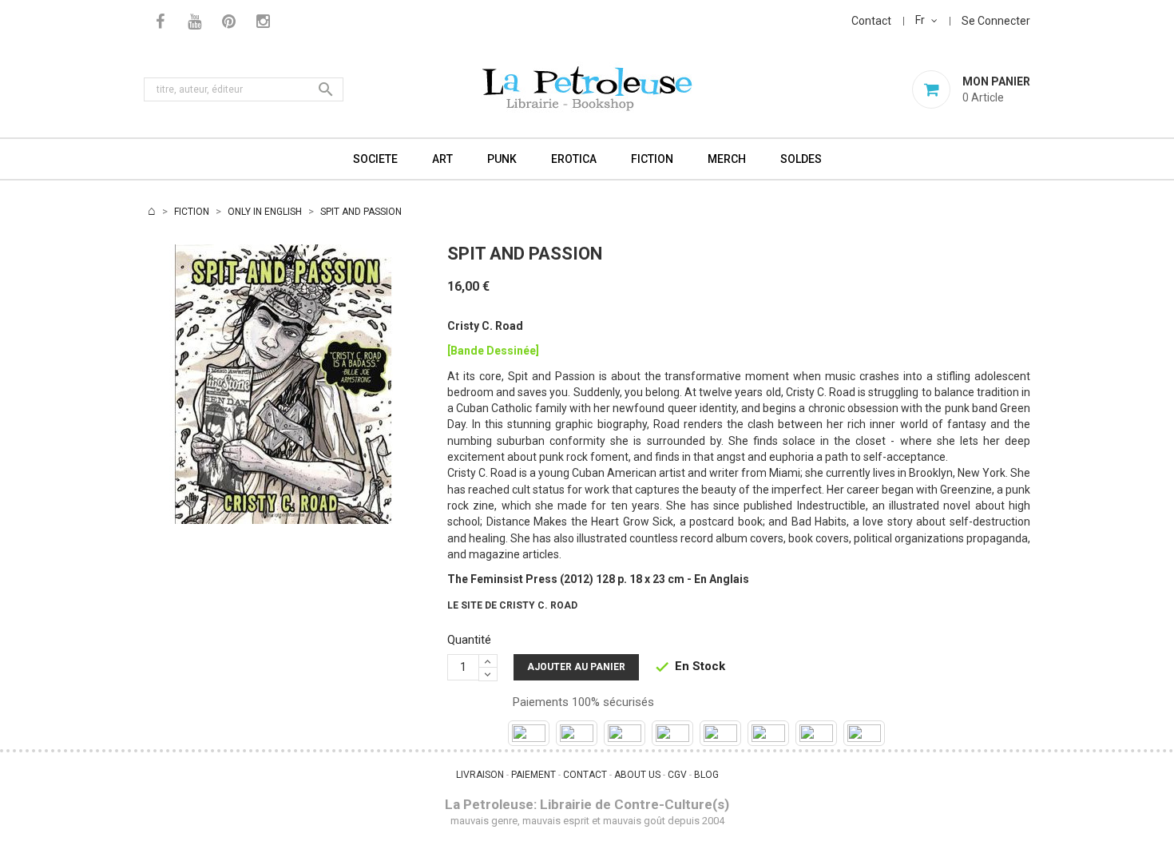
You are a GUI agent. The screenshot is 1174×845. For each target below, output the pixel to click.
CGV (677, 774)
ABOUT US (637, 774)
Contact (871, 20)
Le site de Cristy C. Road (512, 605)
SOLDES (801, 159)
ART (442, 159)
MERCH (727, 159)
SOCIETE (375, 159)
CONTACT (585, 774)
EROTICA (574, 159)
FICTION (652, 159)
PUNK (502, 159)
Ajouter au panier (576, 666)
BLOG (706, 774)
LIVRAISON (480, 774)
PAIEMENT (533, 774)
